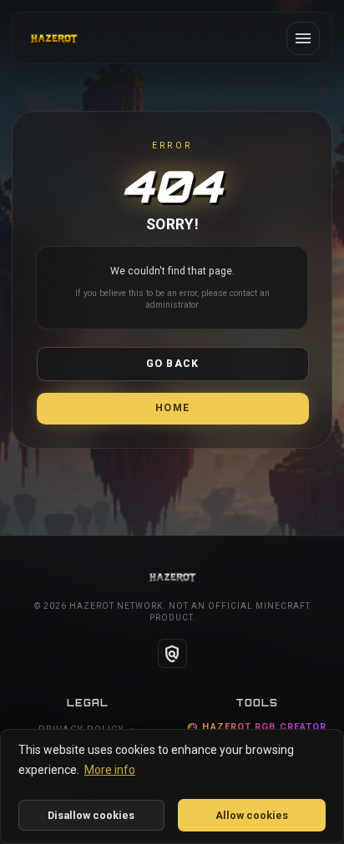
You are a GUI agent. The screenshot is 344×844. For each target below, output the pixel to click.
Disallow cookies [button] (91, 815)
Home (172, 408)
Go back (173, 363)
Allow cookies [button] (251, 815)
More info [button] (109, 769)
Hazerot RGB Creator (256, 727)
